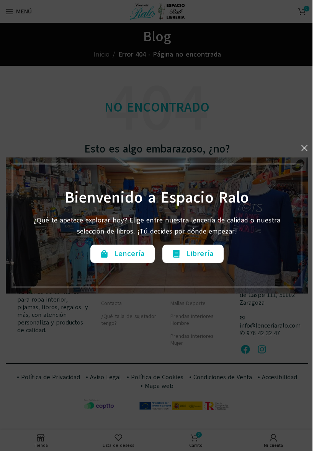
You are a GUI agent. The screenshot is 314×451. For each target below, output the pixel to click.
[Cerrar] (304, 147)
